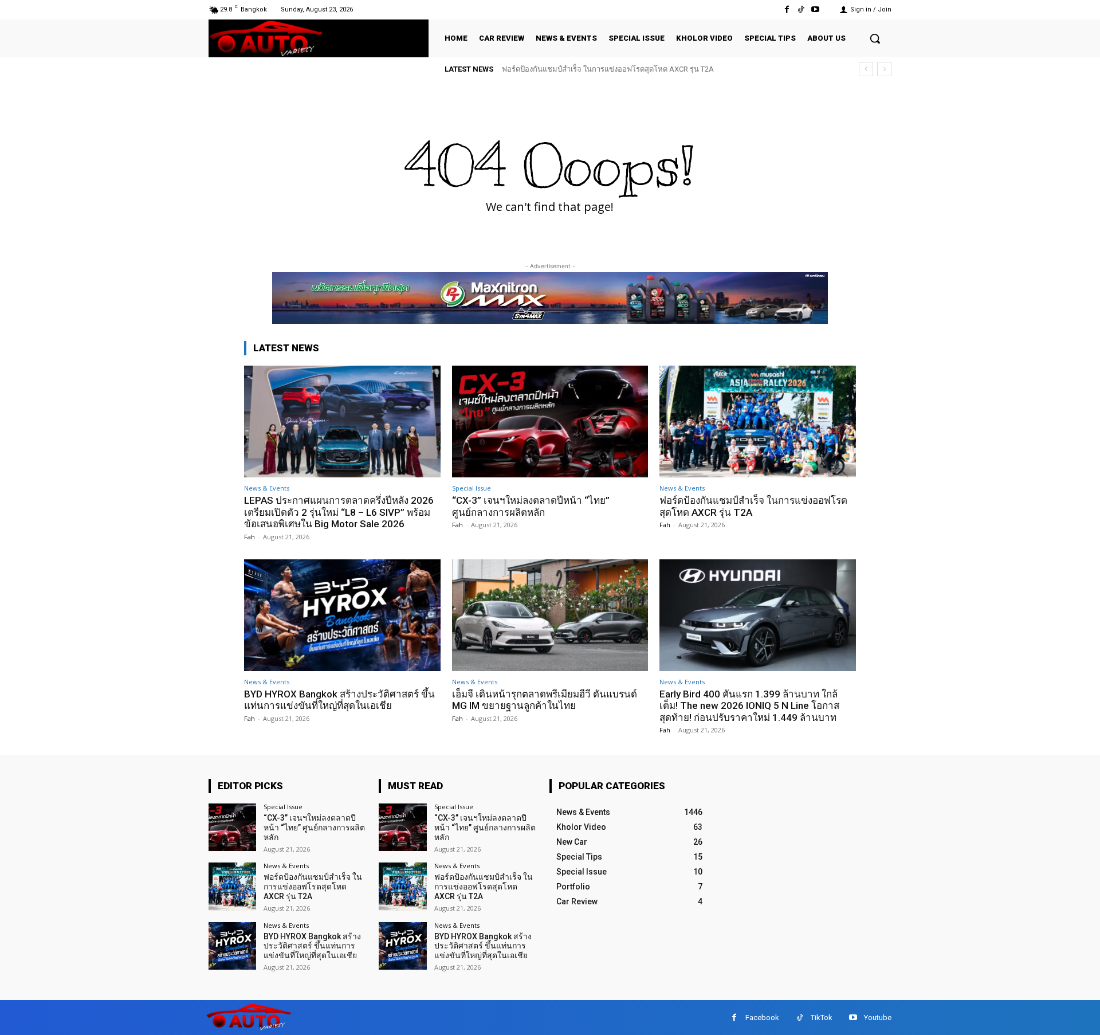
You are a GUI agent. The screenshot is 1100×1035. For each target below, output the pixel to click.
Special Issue (471, 488)
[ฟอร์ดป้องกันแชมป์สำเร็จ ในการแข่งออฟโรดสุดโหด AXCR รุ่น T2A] (757, 421)
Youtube (877, 1017)
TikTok (821, 1017)
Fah (249, 536)
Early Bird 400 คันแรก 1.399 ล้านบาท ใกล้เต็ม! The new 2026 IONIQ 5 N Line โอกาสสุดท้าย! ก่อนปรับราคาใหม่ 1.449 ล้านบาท (749, 705)
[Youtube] (815, 9)
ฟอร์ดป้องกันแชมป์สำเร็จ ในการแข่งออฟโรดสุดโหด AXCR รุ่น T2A (608, 69)
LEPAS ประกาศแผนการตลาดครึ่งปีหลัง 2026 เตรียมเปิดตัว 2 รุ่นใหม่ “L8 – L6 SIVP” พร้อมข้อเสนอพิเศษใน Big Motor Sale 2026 (339, 512)
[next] (884, 69)
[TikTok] (801, 9)
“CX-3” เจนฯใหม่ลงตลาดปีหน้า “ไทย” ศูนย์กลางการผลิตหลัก (531, 506)
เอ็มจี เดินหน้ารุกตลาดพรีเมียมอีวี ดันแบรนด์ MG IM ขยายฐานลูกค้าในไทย (544, 699)
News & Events (266, 488)
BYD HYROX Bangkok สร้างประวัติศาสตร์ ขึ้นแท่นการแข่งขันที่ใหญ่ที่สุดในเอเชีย (339, 699)
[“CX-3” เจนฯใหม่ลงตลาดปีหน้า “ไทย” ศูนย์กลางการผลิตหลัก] (550, 421)
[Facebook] (786, 9)
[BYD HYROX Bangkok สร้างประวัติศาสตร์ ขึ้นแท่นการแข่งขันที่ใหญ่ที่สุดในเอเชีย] (342, 615)
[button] (874, 38)
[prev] (866, 69)
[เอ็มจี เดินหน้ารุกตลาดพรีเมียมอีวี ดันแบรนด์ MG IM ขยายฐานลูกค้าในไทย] (550, 615)
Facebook (762, 1017)
